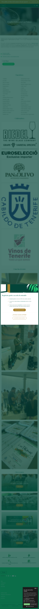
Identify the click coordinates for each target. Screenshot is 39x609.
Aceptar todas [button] (26, 604)
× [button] (36, 588)
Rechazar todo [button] (33, 604)
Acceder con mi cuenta (19, 318)
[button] (30, 606)
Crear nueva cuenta (19, 309)
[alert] (30, 597)
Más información (26, 596)
